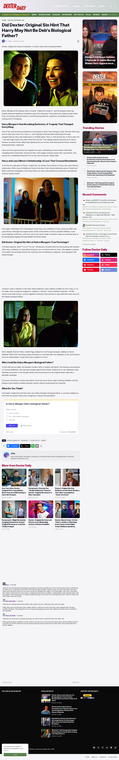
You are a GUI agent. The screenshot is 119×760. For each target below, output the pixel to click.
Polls (88, 15)
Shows (101, 6)
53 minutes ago (106, 209)
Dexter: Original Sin (16, 20)
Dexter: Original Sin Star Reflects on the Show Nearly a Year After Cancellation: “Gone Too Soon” (67, 491)
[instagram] (102, 747)
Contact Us (102, 757)
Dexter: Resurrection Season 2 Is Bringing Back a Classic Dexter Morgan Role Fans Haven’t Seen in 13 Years (64, 697)
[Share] (78, 41)
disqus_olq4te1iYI (92, 200)
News (34, 15)
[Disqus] (41, 605)
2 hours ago (105, 221)
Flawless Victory (92, 213)
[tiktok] (115, 747)
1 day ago (106, 240)
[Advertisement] (41, 272)
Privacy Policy (112, 757)
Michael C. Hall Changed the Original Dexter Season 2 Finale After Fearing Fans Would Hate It (100, 185)
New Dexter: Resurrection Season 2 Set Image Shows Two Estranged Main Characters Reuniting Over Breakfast (101, 173)
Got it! (15, 754)
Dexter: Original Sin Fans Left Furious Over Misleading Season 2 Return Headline (40, 522)
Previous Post (7, 682)
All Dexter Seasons (61, 6)
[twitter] (98, 747)
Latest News (89, 6)
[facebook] (94, 747)
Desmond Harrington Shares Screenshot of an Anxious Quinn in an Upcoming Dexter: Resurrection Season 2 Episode (101, 160)
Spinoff (43, 440)
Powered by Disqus (89, 244)
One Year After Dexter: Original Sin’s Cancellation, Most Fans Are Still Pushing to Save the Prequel (14, 491)
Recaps (105, 15)
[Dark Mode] (111, 6)
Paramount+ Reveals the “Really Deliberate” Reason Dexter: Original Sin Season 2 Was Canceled (40, 491)
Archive (76, 6)
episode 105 (24, 440)
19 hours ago (107, 230)
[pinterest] (111, 747)
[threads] (107, 747)
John (13, 453)
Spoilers (56, 15)
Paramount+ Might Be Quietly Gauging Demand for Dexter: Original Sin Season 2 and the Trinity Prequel (14, 523)
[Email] (37, 446)
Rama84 (89, 225)
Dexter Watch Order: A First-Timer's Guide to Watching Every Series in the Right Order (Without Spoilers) (66, 523)
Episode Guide (44, 15)
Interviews (67, 15)
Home (4, 20)
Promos (96, 15)
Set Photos (79, 15)
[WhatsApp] (33, 446)
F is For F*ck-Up (35, 440)
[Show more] (41, 446)
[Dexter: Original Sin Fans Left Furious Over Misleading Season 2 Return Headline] (40, 509)
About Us (94, 757)
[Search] (115, 6)
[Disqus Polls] (41, 556)
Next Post (76, 682)
